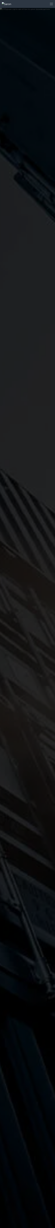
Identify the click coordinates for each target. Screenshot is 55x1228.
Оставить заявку (11, 636)
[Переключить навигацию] (51, 4)
